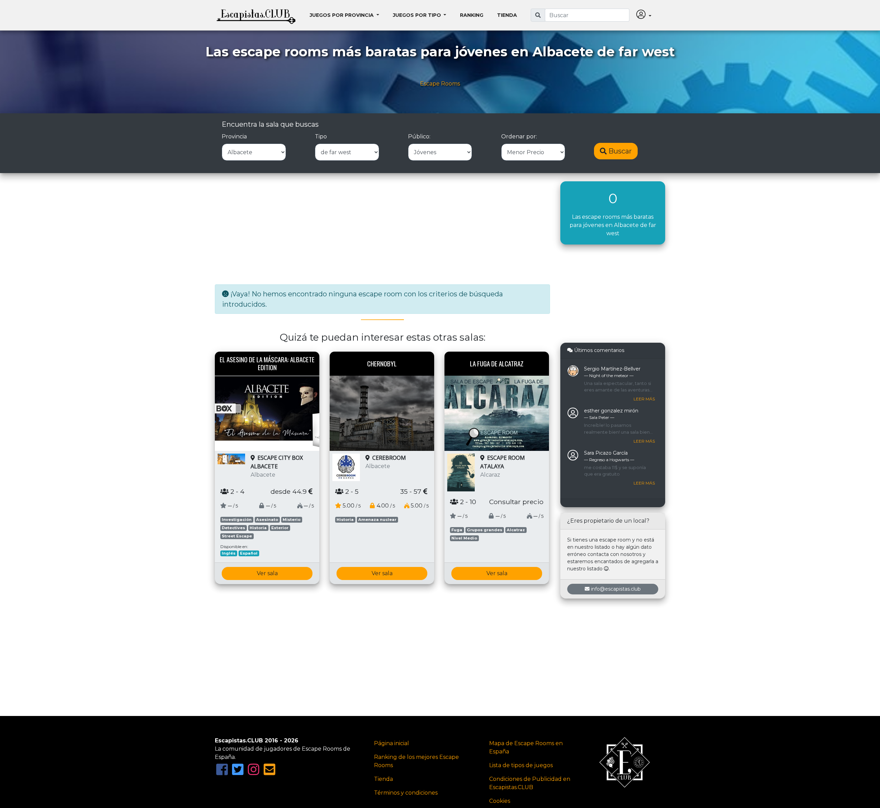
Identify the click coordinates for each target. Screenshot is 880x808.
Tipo (321, 136)
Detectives (233, 527)
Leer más (644, 398)
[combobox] (587, 15)
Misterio (291, 519)
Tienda (507, 15)
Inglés (228, 553)
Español (248, 553)
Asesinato (267, 519)
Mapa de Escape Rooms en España (526, 747)
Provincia (234, 136)
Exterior (279, 527)
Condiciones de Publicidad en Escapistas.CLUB (529, 783)
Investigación (237, 519)
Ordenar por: (519, 136)
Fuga (456, 529)
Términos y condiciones (406, 792)
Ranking (471, 15)
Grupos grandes (484, 529)
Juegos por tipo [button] (417, 15)
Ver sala (267, 573)
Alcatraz (516, 529)
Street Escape (237, 536)
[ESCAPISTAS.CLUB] (256, 15)
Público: (419, 136)
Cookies (499, 801)
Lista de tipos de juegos (521, 765)
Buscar (619, 151)
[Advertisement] (382, 229)
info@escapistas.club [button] (616, 589)
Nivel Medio (464, 538)
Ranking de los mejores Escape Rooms (416, 761)
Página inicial (391, 743)
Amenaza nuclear (377, 519)
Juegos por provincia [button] (342, 15)
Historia (258, 527)
